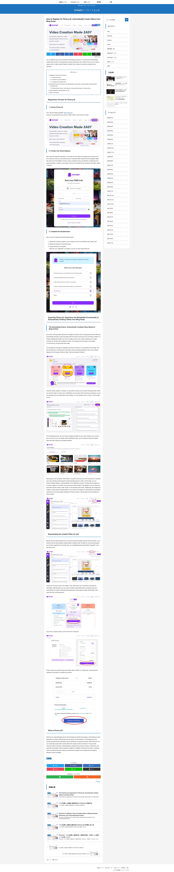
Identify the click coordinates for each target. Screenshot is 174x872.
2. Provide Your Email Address (58, 79)
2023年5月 (110, 126)
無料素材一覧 (111, 49)
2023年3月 (110, 135)
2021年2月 (110, 238)
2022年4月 (110, 178)
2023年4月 (110, 131)
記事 (108, 66)
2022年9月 (110, 156)
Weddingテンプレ (112, 53)
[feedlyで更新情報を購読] (59, 776)
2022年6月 (110, 169)
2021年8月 (110, 212)
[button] (96, 54)
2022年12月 (110, 148)
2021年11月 (110, 200)
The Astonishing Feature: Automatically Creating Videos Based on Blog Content (71, 88)
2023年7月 (110, 118)
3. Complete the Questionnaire (58, 82)
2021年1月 (110, 243)
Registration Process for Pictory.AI (58, 75)
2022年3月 (110, 182)
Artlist (108, 44)
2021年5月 (110, 225)
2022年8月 (110, 161)
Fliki (108, 31)
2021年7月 (110, 217)
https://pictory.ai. (68, 113)
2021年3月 (110, 234)
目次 (71, 72)
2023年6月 (110, 122)
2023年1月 (110, 143)
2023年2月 (110, 139)
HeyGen (109, 40)
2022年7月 (110, 165)
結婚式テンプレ (100, 867)
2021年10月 (110, 204)
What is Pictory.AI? (54, 92)
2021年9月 (110, 208)
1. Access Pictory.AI (56, 77)
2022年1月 (110, 191)
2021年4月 (110, 230)
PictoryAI (49, 758)
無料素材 (123, 867)
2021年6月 (110, 221)
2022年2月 (110, 187)
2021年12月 (110, 195)
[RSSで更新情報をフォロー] (87, 776)
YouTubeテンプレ (112, 57)
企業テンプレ (111, 62)
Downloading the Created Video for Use (59, 90)
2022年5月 (110, 174)
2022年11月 (110, 152)
